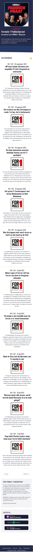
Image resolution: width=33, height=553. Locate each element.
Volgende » (26, 474)
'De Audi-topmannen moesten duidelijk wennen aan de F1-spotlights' (17, 153)
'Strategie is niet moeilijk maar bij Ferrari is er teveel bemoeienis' (17, 317)
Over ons (15, 548)
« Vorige (6, 474)
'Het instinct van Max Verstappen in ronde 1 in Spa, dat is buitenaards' (17, 110)
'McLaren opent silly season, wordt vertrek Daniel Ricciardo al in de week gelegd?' (17, 398)
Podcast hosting (7, 548)
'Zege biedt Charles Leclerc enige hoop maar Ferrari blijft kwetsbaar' (17, 437)
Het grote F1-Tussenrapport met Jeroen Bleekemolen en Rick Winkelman (17, 194)
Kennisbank (26, 548)
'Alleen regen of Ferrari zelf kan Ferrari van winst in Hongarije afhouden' (17, 275)
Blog (20, 548)
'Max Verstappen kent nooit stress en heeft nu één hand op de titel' (17, 233)
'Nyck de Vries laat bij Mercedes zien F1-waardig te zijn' (17, 357)
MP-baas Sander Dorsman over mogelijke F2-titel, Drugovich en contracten (17, 69)
